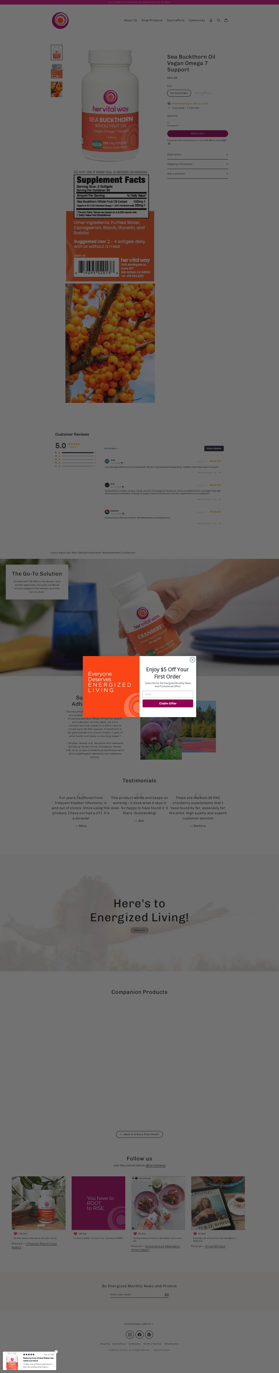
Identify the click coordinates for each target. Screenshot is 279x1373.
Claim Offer (168, 703)
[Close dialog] (192, 659)
